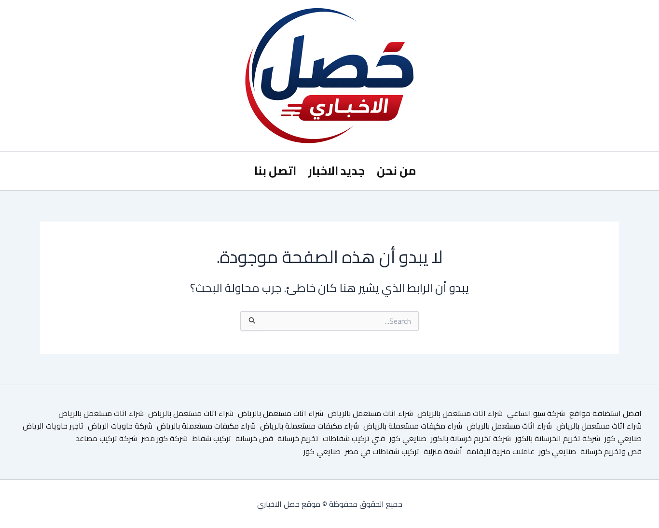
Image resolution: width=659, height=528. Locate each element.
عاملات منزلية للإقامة (501, 451)
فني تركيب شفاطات (354, 438)
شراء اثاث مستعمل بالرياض (460, 413)
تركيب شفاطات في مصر (382, 451)
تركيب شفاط (211, 438)
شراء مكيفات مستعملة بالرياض (412, 425)
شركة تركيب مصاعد (106, 438)
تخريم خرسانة (297, 438)
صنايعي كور (623, 438)
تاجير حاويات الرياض (53, 425)
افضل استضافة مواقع (605, 413)
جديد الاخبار (336, 170)
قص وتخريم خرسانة (611, 451)
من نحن (396, 170)
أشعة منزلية (443, 451)
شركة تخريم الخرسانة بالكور (557, 438)
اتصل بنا (275, 170)
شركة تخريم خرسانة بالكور (471, 438)
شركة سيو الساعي (536, 413)
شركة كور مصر (164, 438)
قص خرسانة (254, 438)
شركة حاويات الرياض (120, 425)
